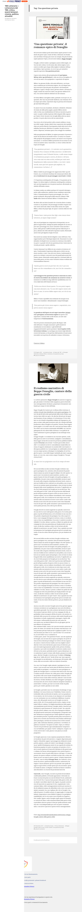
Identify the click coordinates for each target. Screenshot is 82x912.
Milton (45, 354)
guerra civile (41, 827)
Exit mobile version (5, 911)
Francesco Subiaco (39, 343)
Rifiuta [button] (6, 888)
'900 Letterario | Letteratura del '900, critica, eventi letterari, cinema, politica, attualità (12, 11)
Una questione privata (58, 354)
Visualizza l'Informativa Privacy (25, 886)
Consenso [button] (3, 890)
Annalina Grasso (48, 352)
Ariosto (67, 312)
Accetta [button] (2, 888)
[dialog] (41, 866)
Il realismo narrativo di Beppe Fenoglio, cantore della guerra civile (53, 391)
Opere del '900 (57, 352)
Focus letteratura (60, 826)
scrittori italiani (48, 827)
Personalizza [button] (11, 888)
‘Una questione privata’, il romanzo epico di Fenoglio (51, 45)
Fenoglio (66, 352)
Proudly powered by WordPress (41, 840)
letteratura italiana (38, 354)
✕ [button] (0, 846)
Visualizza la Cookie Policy (8, 886)
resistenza (49, 354)
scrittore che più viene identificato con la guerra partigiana (51, 412)
